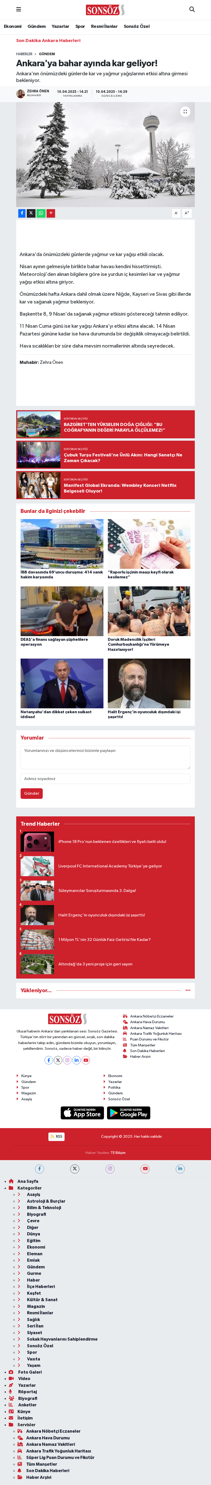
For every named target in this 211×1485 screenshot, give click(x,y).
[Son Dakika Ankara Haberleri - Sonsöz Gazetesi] (105, 9)
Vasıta (33, 1359)
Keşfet (33, 1293)
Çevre (32, 1221)
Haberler (24, 54)
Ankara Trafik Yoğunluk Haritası (156, 1034)
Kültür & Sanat (42, 1300)
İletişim (25, 1418)
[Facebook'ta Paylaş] (21, 213)
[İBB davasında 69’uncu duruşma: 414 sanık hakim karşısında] (62, 544)
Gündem (37, 26)
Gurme (33, 1273)
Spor (80, 26)
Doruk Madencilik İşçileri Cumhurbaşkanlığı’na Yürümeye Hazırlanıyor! (138, 644)
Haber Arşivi (140, 1057)
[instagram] (110, 1169)
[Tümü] (188, 990)
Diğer (32, 1227)
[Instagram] (67, 1060)
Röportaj (27, 1392)
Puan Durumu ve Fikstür (149, 1039)
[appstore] (83, 1113)
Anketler (27, 1405)
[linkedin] (180, 1169)
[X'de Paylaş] (31, 213)
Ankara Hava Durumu (147, 1022)
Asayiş (26, 1099)
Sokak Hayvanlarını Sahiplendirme (62, 1339)
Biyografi (36, 1214)
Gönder (31, 793)
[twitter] (74, 1169)
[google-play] (129, 1113)
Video (23, 1378)
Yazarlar (60, 26)
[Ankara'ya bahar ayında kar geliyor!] (105, 154)
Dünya (33, 1234)
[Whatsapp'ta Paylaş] (41, 213)
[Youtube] (86, 1060)
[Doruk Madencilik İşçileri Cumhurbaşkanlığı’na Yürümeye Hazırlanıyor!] (149, 611)
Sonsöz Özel (137, 26)
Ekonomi (13, 26)
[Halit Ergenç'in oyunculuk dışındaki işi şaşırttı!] (149, 683)
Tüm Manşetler (142, 1045)
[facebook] (39, 1169)
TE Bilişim (118, 1153)
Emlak (33, 1260)
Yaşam (33, 1365)
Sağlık (33, 1319)
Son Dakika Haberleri (147, 1051)
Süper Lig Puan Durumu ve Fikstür (60, 1457)
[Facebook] (49, 1060)
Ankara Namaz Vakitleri (149, 1028)
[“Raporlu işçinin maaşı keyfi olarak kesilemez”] (149, 544)
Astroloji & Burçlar (45, 1201)
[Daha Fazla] (51, 213)
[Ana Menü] (18, 10)
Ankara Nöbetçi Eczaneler (152, 1016)
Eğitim (33, 1240)
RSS (58, 1136)
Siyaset (34, 1333)
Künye (26, 1076)
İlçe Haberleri (40, 1286)
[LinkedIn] (76, 1060)
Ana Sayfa (27, 1181)
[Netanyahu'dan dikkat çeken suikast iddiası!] (62, 683)
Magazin (28, 1093)
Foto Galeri (29, 1372)
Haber (33, 1280)
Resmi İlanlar (104, 26)
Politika (114, 1087)
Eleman (34, 1254)
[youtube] (145, 1169)
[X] (58, 1060)
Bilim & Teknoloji (43, 1207)
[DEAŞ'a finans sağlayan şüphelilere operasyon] (62, 611)
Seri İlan (34, 1326)
